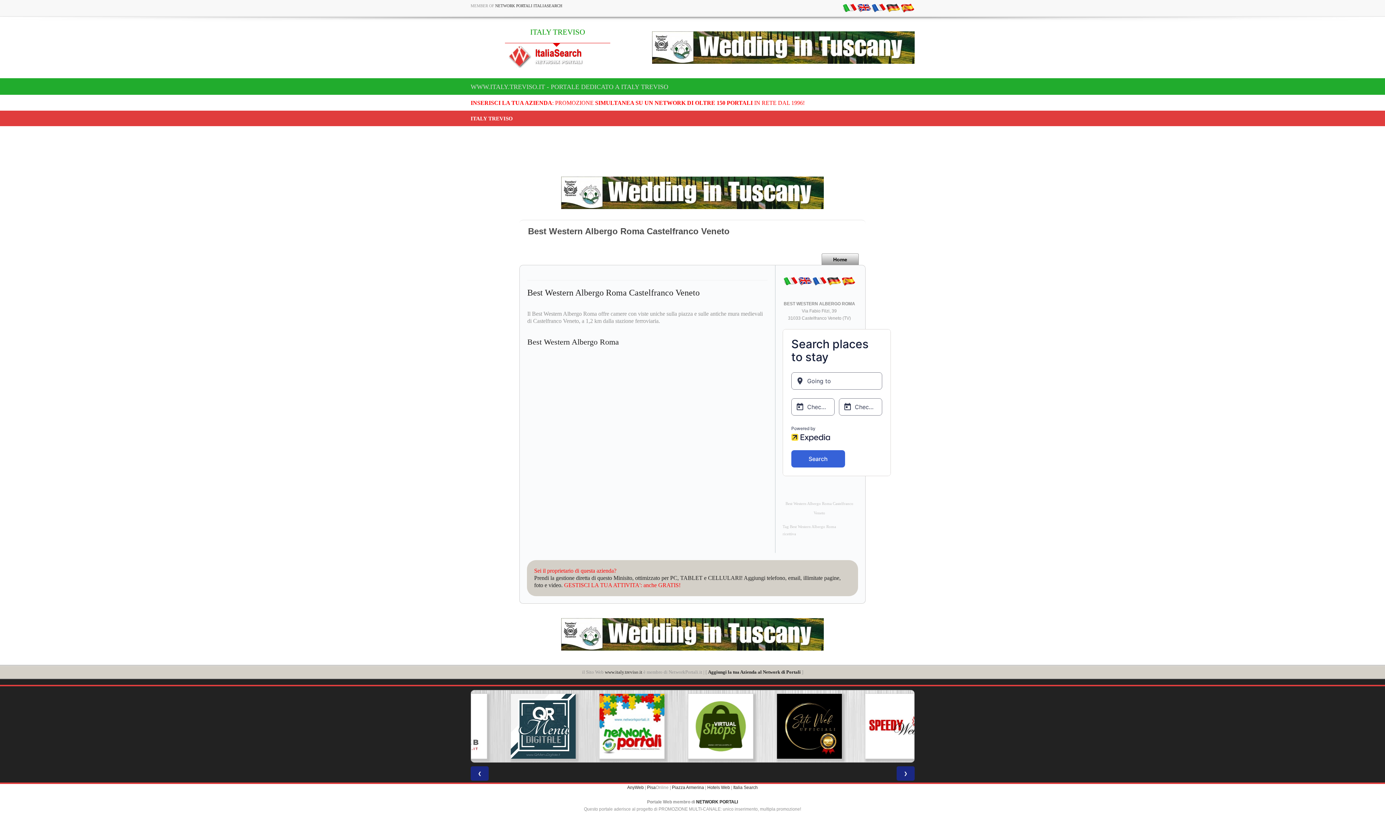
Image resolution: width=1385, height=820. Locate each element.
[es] (907, 7)
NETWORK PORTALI (717, 802)
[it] (850, 7)
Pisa (651, 787)
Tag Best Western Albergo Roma (809, 527)
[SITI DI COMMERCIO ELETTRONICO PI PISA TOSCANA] (692, 726)
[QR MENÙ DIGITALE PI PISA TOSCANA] (515, 726)
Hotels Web (718, 787)
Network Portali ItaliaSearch (528, 6)
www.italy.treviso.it (623, 672)
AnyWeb (635, 787)
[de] (893, 7)
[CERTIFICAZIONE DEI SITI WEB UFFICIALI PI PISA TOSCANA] (781, 726)
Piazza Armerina (688, 787)
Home (840, 259)
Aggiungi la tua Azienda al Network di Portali (754, 672)
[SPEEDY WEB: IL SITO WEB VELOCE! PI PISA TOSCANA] (869, 726)
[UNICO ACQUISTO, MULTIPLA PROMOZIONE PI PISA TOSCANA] (603, 726)
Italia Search (745, 787)
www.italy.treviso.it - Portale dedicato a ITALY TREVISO (569, 86)
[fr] (878, 7)
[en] (864, 7)
